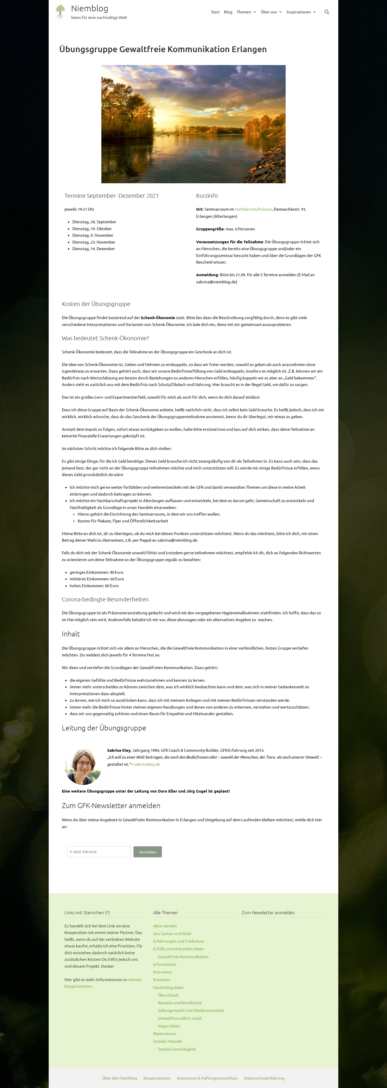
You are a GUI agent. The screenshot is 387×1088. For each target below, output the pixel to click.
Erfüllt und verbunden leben (178, 948)
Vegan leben (169, 1025)
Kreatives (161, 979)
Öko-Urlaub (168, 994)
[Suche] (327, 11)
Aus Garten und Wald (172, 933)
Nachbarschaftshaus (253, 208)
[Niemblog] (60, 12)
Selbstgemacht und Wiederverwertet (191, 1010)
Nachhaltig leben (168, 987)
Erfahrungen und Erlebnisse (178, 940)
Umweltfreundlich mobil (180, 1018)
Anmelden (147, 851)
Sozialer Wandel (167, 1041)
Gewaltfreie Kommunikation (183, 956)
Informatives (164, 964)
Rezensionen (164, 1033)
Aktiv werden (165, 925)
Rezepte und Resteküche (180, 1002)
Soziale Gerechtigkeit (177, 1048)
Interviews (162, 971)
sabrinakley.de (147, 763)
